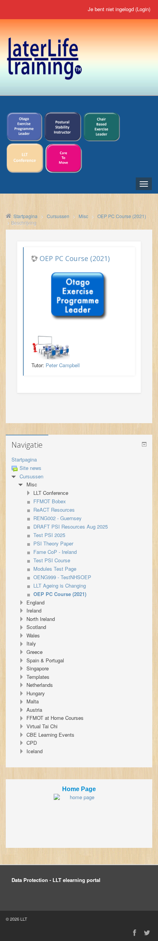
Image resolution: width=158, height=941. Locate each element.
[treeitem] (79, 459)
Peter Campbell (63, 365)
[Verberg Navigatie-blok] (144, 444)
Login (143, 9)
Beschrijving (23, 222)
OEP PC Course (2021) (75, 258)
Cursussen (31, 476)
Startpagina (24, 459)
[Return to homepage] (79, 813)
